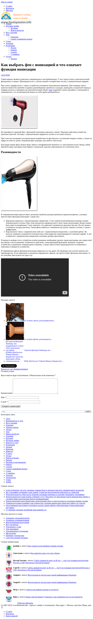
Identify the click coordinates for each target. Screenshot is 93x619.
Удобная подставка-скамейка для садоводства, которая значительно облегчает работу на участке (45, 503)
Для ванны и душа (13, 527)
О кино (9, 454)
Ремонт (9, 464)
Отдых (8, 57)
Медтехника (11, 533)
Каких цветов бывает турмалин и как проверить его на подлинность (54, 597)
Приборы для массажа (15, 536)
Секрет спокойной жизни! (21, 39)
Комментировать (21, 369)
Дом (7, 35)
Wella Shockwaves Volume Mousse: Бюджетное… (44, 361)
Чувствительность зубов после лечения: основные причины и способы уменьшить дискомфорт (45, 495)
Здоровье (9, 43)
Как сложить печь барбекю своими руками (45, 546)
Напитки (9, 449)
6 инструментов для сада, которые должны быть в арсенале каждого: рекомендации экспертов (45, 490)
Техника (9, 475)
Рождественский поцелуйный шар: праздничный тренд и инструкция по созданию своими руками (47, 501)
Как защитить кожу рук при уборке (45, 553)
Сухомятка (15, 54)
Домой (8, 24)
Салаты (14, 52)
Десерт (13, 48)
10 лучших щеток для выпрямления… (39, 321)
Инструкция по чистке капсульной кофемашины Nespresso (52, 575)
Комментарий (6, 393)
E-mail (4, 402)
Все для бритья (12, 525)
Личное (14, 59)
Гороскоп (14, 37)
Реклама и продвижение (16, 462)
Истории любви (12, 26)
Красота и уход (7, 369)
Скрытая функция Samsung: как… (38, 350)
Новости (9, 451)
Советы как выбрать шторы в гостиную (42, 590)
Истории (14, 28)
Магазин (9, 10)
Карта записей (12, 616)
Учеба (8, 480)
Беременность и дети (14, 421)
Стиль (8, 41)
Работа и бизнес (12, 458)
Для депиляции (12, 529)
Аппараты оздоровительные (17, 520)
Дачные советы (12, 427)
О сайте (9, 6)
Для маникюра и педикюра (17, 531)
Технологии (11, 478)
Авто (8, 419)
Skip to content (6, 2)
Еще (50, 90)
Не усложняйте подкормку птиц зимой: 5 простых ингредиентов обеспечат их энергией (42, 492)
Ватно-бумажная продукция (17, 522)
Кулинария (10, 46)
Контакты (10, 8)
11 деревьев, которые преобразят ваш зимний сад (26, 510)
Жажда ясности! (17, 30)
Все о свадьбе (11, 33)
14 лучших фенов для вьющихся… (38, 339)
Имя (3, 397)
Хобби (8, 482)
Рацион (14, 50)
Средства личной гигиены (17, 538)
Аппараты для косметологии (18, 518)
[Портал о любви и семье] (16, 20)
